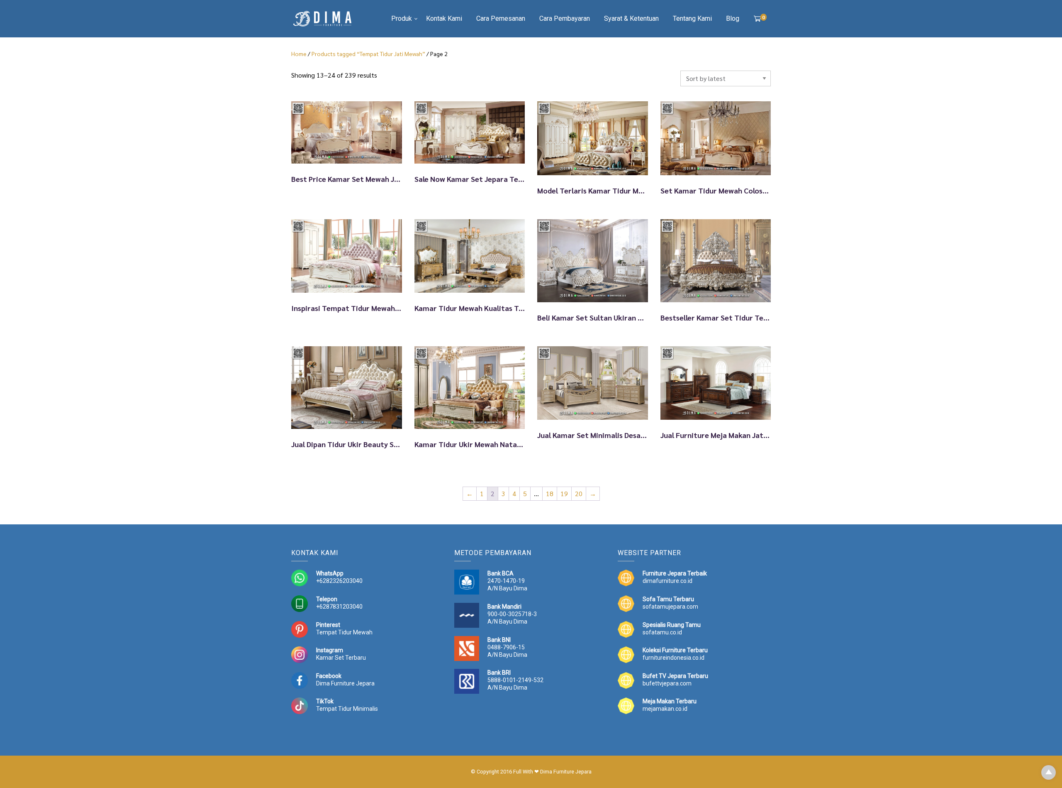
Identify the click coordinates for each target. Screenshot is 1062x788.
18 (549, 493)
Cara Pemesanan (500, 18)
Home (299, 53)
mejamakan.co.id (665, 708)
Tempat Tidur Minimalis (347, 708)
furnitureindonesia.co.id (673, 657)
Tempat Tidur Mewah (344, 632)
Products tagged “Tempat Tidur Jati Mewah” (368, 53)
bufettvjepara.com (667, 683)
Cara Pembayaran (564, 18)
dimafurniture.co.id (667, 581)
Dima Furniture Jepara (345, 683)
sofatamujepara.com (670, 606)
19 (564, 493)
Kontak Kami (444, 18)
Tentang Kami (692, 18)
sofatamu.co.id (662, 632)
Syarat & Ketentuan (631, 18)
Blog (732, 18)
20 (578, 493)
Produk (401, 18)
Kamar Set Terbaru (341, 657)
